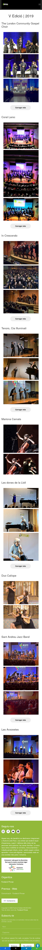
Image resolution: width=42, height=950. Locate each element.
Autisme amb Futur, (10, 840)
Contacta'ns (11, 900)
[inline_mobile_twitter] (16, 948)
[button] (40, 4)
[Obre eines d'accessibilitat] (37, 945)
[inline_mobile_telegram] (26, 948)
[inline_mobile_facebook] (5, 948)
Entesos (14, 946)
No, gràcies (27, 946)
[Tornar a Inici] (5, 4)
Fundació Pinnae (7, 882)
